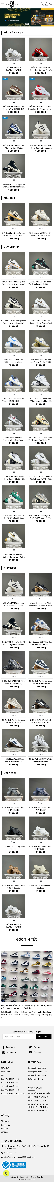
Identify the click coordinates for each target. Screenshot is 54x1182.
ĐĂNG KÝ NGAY (44, 1037)
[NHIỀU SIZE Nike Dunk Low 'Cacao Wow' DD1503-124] (13, 88)
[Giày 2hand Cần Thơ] (13, 4)
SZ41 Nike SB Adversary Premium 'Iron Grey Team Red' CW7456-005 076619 (13, 440)
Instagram (11, 1052)
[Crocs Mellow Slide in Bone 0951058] (40, 867)
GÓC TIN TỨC (27, 939)
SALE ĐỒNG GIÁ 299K (10, 1086)
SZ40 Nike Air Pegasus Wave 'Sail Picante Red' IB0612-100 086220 (40, 440)
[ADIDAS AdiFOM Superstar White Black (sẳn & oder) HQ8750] (40, 127)
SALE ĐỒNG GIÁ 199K (10, 1090)
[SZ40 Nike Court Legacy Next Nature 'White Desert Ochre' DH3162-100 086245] (13, 263)
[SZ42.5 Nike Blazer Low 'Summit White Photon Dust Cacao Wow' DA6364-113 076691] (40, 302)
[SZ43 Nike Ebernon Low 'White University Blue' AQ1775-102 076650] (13, 341)
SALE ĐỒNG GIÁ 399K (10, 1083)
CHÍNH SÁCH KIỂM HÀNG (38, 1111)
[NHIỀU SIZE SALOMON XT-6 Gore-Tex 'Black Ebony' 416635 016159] (13, 662)
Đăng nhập (5, 1125)
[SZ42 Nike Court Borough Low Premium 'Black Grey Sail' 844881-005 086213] (13, 302)
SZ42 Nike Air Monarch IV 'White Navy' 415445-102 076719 (40, 401)
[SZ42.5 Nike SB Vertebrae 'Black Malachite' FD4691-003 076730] (40, 263)
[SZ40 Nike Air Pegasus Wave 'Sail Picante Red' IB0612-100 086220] (40, 419)
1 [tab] (26, 24)
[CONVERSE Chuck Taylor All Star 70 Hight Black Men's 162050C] (13, 166)
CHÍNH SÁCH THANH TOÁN (39, 1093)
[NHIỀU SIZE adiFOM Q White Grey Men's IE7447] (40, 740)
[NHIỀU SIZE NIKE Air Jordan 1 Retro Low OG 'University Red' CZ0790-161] (40, 88)
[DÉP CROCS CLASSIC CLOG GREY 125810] (13, 789)
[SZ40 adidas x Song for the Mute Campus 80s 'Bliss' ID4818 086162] (13, 214)
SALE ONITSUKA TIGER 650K (13, 1094)
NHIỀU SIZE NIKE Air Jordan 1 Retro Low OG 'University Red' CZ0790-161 (40, 109)
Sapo (32, 1179)
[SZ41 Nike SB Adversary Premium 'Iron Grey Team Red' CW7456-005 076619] (13, 419)
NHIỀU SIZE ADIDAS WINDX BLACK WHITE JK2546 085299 (40, 722)
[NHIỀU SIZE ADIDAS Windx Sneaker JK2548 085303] (13, 740)
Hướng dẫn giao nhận (37, 1075)
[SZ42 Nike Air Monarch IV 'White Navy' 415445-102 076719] (40, 380)
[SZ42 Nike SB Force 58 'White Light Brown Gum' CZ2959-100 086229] (40, 341)
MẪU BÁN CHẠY (13, 32)
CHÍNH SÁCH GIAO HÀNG (38, 1097)
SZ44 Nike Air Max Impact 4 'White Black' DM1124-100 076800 (40, 479)
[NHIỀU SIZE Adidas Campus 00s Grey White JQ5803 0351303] (13, 701)
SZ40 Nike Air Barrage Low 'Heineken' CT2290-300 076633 (13, 518)
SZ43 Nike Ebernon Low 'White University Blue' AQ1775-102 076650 (13, 362)
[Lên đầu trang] (50, 825)
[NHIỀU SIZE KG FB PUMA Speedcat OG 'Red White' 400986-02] (40, 49)
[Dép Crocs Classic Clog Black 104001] (13, 828)
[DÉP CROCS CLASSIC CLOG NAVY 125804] (40, 789)
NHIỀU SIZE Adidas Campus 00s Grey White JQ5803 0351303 (13, 722)
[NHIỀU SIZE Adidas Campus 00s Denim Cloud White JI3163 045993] (40, 662)
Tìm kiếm (5, 1121)
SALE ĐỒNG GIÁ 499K (10, 1079)
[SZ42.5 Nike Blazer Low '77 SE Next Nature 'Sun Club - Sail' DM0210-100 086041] (13, 536)
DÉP (3, 1075)
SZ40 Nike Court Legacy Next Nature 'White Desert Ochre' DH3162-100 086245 (13, 284)
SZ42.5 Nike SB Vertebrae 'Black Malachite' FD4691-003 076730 (41, 284)
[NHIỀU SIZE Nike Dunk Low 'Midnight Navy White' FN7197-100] (13, 127)
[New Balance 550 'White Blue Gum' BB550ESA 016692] (40, 623)
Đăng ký (4, 1129)
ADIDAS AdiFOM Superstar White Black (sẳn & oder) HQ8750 (40, 147)
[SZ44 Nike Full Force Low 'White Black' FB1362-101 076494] (13, 458)
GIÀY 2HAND (11, 246)
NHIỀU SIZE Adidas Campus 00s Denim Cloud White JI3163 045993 (40, 683)
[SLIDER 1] (27, 17)
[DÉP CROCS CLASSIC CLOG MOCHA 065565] (13, 867)
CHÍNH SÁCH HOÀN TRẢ (38, 1101)
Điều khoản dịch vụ (35, 1079)
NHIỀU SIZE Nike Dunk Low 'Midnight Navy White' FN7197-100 (13, 147)
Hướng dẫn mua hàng (37, 1068)
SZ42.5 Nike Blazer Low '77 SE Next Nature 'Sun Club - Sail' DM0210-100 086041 (13, 556)
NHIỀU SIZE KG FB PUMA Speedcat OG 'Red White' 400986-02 (40, 70)
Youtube (37, 1052)
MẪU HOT (9, 198)
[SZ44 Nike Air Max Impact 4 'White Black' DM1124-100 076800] (40, 458)
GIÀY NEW (10, 568)
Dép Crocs (10, 772)
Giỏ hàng (4, 1132)
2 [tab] (28, 24)
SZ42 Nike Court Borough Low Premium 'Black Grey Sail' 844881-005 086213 (13, 323)
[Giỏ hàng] (50, 4)
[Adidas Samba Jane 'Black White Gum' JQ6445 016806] (40, 584)
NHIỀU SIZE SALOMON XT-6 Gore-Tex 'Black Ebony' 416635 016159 (13, 683)
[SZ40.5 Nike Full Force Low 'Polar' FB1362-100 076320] (13, 380)
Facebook (10, 1047)
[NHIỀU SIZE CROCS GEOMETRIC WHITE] (13, 49)
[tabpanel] (27, 17)
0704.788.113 (10, 1153)
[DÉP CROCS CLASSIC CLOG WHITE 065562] (40, 828)
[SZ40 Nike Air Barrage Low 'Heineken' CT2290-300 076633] (13, 497)
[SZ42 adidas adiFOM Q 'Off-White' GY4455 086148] (40, 214)
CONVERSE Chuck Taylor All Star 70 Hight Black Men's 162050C (13, 186)
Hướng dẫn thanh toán (37, 1072)
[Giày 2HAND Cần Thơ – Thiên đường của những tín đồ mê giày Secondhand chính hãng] (27, 976)
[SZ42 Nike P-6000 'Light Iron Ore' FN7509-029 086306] (40, 497)
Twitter (36, 1047)
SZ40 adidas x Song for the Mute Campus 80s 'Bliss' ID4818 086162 (13, 235)
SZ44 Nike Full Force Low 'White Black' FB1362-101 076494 (13, 479)
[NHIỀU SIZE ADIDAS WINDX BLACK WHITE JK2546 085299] (40, 701)
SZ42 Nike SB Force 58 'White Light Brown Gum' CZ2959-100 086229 (40, 362)
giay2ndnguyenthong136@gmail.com (19, 1157)
